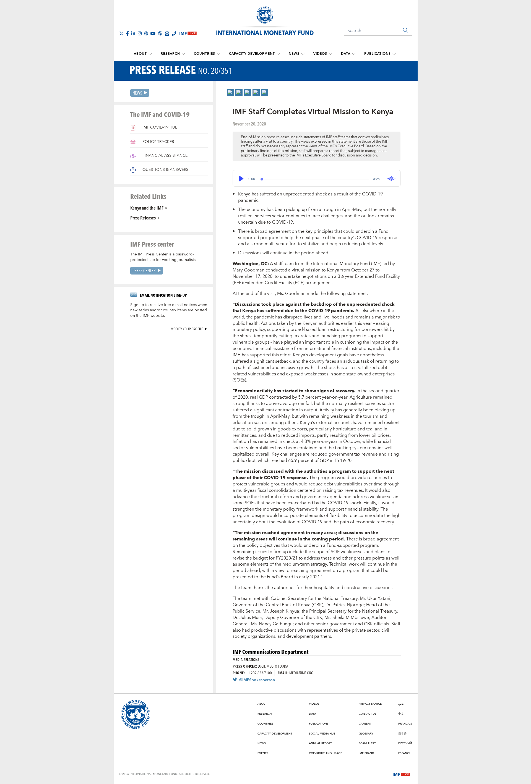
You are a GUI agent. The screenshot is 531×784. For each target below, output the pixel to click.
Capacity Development (252, 54)
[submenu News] (303, 54)
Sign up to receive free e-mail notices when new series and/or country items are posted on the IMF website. (168, 310)
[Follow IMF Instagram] (140, 33)
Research (170, 54)
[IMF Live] (401, 774)
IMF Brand (366, 753)
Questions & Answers (164, 169)
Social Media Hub (322, 733)
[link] (230, 92)
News (294, 54)
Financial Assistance (164, 155)
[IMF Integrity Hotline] (174, 33)
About (140, 54)
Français (405, 723)
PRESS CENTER (144, 270)
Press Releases (143, 217)
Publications (377, 54)
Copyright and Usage (325, 753)
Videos (320, 54)
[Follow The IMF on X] (121, 33)
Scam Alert (367, 743)
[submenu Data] (353, 54)
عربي (401, 703)
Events (262, 753)
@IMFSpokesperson (257, 680)
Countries (204, 54)
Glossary (366, 733)
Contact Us (367, 713)
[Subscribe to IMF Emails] (167, 33)
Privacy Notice (370, 703)
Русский (405, 743)
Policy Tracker (157, 141)
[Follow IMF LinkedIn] (133, 33)
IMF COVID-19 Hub (159, 127)
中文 (401, 713)
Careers (365, 723)
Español (404, 753)
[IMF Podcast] (160, 33)
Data (345, 54)
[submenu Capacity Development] (278, 54)
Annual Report (320, 743)
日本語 (402, 733)
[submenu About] (150, 54)
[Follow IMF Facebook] (127, 33)
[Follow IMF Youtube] (152, 33)
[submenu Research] (183, 54)
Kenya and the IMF (146, 207)
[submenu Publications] (394, 54)
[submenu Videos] (330, 54)
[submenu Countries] (218, 54)
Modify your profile (187, 329)
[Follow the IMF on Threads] (146, 33)
